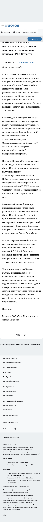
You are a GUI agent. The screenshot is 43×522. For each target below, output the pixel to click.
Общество (16, 32)
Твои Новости (7, 410)
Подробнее (16, 509)
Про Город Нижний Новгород (13, 401)
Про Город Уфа (8, 395)
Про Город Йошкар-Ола (11, 381)
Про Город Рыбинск (9, 391)
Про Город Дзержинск (10, 405)
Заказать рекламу (29, 32)
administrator (26, 62)
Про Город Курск (8, 387)
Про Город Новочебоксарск (12, 362)
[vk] (18, 334)
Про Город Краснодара (10, 415)
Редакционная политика (11, 437)
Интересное (5, 32)
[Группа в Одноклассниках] (15, 428)
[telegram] (25, 334)
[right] (40, 32)
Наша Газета (7, 372)
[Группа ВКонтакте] (4, 428)
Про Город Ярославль (10, 367)
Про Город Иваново (9, 377)
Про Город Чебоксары (10, 358)
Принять (34, 39)
